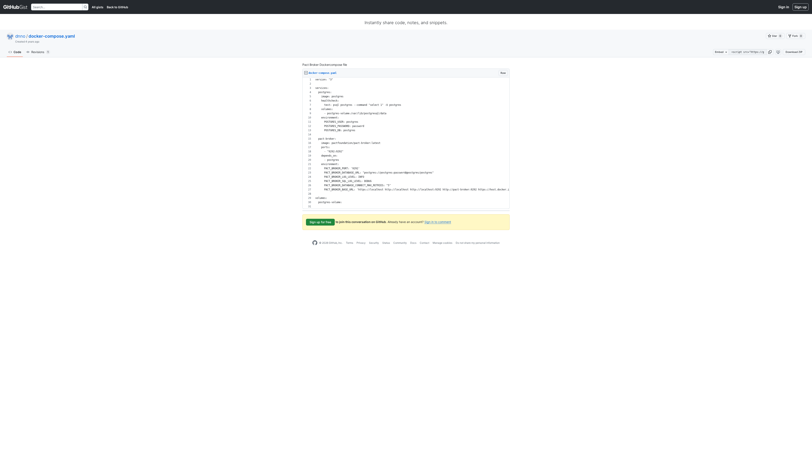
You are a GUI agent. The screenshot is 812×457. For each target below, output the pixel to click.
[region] (406, 143)
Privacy (361, 242)
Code (17, 52)
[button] (770, 52)
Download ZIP (794, 52)
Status (386, 242)
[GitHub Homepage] (314, 243)
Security (374, 242)
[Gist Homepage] (15, 7)
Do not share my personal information (478, 242)
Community (400, 242)
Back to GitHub (117, 7)
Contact (424, 242)
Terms (349, 242)
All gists (97, 7)
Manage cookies (442, 242)
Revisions (40, 52)
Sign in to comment (437, 222)
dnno (20, 36)
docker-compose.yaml (52, 36)
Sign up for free (320, 222)
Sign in (783, 7)
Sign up (800, 7)
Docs (413, 242)
